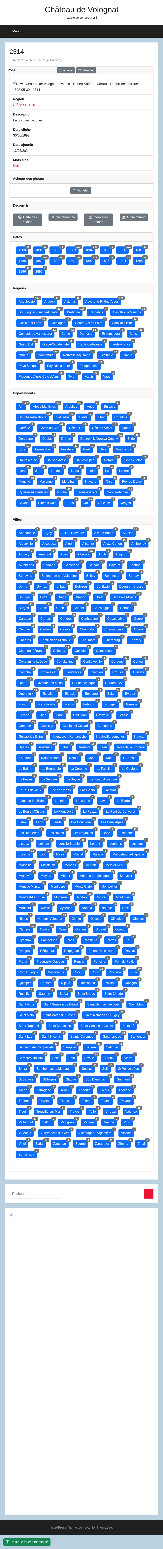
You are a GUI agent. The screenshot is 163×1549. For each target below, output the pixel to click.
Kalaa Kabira (51, 757)
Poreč (79, 971)
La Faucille (106, 767)
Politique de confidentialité (29, 1542)
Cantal (85, 416)
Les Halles (57, 832)
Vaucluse (105, 502)
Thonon (25, 1100)
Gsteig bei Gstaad (76, 724)
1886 (124, 249)
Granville (104, 714)
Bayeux (115, 564)
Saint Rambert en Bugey (103, 1014)
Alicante (89, 542)
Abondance (28, 532)
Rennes (47, 982)
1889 (40, 260)
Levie (107, 832)
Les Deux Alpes (113, 821)
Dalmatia (87, 332)
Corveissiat (49, 671)
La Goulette (131, 767)
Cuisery (140, 671)
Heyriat (140, 735)
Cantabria (97, 311)
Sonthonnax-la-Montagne (56, 1067)
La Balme (27, 767)
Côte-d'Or (77, 427)
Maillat (79, 853)
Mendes (72, 864)
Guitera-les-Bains (32, 735)
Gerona (25, 714)
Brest (101, 596)
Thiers (106, 1089)
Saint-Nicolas (52, 1035)
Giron (61, 714)
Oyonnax (26, 939)
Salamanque (113, 1035)
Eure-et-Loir (44, 448)
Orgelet (101, 928)
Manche (26, 480)
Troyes (76, 1110)
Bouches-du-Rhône (34, 416)
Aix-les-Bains (105, 532)
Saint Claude (114, 992)
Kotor (111, 757)
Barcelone (73, 564)
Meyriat (47, 874)
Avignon (122, 553)
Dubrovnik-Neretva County (100, 437)
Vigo (128, 1121)
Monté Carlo (84, 885)
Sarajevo (71, 1046)
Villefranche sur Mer (56, 1132)
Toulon (107, 1100)
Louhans (117, 842)
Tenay (66, 1089)
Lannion (62, 799)
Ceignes (26, 628)
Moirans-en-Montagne (96, 874)
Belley (92, 574)
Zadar (40, 1142)
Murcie (46, 907)
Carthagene (90, 617)
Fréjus (70, 703)
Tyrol (73, 375)
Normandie (47, 354)
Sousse (88, 1067)
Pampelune (50, 939)
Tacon (24, 1089)
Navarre (92, 480)
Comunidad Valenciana (36, 332)
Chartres (26, 639)
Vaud (108, 375)
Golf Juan (81, 714)
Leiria (76, 469)
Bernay (135, 574)
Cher (102, 416)
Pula (135, 971)
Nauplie (108, 907)
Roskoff (111, 982)
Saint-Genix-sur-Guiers (98, 1025)
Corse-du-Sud (51, 427)
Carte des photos (30, 220)
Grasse (124, 714)
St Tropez (51, 1078)
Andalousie (28, 300)
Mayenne (47, 480)
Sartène (92, 1046)
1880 (23, 249)
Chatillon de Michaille (57, 639)
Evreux (131, 692)
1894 (124, 260)
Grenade (26, 724)
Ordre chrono (136, 217)
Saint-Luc (27, 1035)
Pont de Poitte (126, 960)
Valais (90, 375)
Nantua (88, 907)
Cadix (43, 607)
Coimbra (60, 649)
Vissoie (127, 1132)
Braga (63, 596)
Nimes (24, 917)
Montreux (62, 896)
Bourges (26, 596)
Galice (135, 332)
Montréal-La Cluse (33, 896)
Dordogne (27, 437)
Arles (65, 553)
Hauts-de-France (91, 343)
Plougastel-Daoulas (52, 960)
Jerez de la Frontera (131, 746)
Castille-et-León (31, 322)
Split (106, 1067)
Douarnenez (115, 682)
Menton (92, 864)
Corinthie (122, 416)
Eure (23, 448)
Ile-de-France (122, 343)
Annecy (25, 553)
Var (87, 502)
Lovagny (138, 842)
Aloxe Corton (113, 542)
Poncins (101, 960)
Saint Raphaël (30, 1025)
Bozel (45, 596)
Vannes (90, 1121)
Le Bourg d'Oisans (33, 810)
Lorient (96, 842)
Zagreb (82, 1142)
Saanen (46, 992)
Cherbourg (113, 639)
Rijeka (67, 982)
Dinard (128, 427)
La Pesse (27, 778)
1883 (74, 249)
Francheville (48, 703)
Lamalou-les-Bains (33, 799)
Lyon (44, 853)
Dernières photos (101, 220)
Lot (108, 469)
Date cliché (22, 130)
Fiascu (25, 703)
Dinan (24, 682)
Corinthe (26, 671)
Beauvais (27, 574)
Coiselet (82, 649)
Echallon (50, 692)
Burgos (25, 607)
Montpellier (110, 885)
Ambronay (139, 542)
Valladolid (27, 1121)
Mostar (103, 896)
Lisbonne (127, 832)
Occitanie (108, 354)
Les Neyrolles (84, 832)
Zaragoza (103, 1142)
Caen (61, 607)
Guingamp (106, 724)
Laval (105, 799)
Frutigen (112, 703)
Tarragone (45, 1089)
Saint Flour (28, 1003)
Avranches (27, 564)
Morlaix (83, 896)
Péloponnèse (90, 365)
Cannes (127, 607)
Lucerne (26, 853)
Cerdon (46, 628)
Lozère (125, 469)
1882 (57, 249)
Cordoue (118, 660)
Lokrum (44, 842)
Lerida (58, 821)
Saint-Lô (129, 1025)
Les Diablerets (30, 832)
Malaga (99, 853)
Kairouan (26, 757)
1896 (23, 270)
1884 (90, 249)
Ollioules (118, 917)
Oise (110, 480)
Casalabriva (117, 617)
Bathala (95, 564)
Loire (93, 469)
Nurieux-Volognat (51, 917)
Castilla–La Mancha (128, 311)
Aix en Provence (74, 532)
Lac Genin (88, 789)
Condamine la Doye (34, 660)
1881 (40, 249)
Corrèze (26, 427)
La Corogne (80, 767)
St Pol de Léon (130, 1067)
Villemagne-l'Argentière (96, 1132)
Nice (126, 907)
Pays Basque (29, 365)
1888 (23, 260)
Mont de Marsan (31, 885)
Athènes (84, 553)
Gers (104, 448)
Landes (57, 469)
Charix (140, 628)
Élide (132, 437)
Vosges (126, 502)
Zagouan (61, 1142)
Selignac (113, 1046)
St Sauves (27, 1078)
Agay (49, 532)
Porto (97, 971)
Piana (24, 960)
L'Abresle (131, 757)
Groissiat (48, 724)
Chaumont (89, 639)
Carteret (67, 617)
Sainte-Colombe (83, 1035)
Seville (90, 1057)
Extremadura (112, 332)
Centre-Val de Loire (90, 322)
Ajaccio (129, 532)
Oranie (129, 354)
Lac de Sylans (62, 789)
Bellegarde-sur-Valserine (60, 574)
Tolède (88, 1100)
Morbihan (70, 480)
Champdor (88, 628)
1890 (57, 260)
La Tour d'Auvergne (104, 778)
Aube (92, 405)
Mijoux (67, 874)
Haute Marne (29, 459)
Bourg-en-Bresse (132, 585)
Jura (39, 469)
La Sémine (50, 778)
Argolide (72, 405)
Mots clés (20, 160)
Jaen (105, 746)
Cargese (26, 617)
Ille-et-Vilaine (134, 459)
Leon (41, 821)
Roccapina (89, 982)
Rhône (63, 491)
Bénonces (113, 574)
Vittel (23, 1142)
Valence (132, 1110)
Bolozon (82, 585)
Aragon (50, 300)
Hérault (110, 459)
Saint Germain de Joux (104, 1003)
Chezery (136, 639)
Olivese (97, 917)
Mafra (61, 853)
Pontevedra (57, 971)
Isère (23, 469)
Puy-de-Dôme (133, 480)
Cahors (80, 607)
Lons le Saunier (70, 842)
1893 (107, 260)
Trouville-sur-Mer (49, 1110)
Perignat (26, 949)
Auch (104, 553)
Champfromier (115, 628)
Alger (70, 542)
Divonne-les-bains (51, 682)
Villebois (26, 1132)
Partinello (92, 939)
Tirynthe (46, 1100)
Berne (24, 585)
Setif (72, 1057)
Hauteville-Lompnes (111, 735)
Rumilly (25, 992)
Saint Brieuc (87, 992)
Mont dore (59, 885)
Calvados (64, 416)
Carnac (46, 617)
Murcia (25, 354)
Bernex (43, 585)
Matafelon (49, 864)
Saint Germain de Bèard (62, 1003)
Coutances (75, 671)
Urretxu (111, 1110)
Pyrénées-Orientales (34, 491)
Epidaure (92, 692)
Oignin (77, 917)
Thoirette (126, 1089)
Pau (129, 939)
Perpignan (73, 949)
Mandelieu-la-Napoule (130, 853)
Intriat (67, 746)
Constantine (66, 660)
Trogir (24, 1110)
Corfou (30, 105)
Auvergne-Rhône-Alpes (103, 300)
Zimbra (124, 1142)
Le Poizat (91, 810)
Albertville (27, 542)
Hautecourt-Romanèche (71, 735)
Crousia (119, 671)
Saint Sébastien (61, 1025)
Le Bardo (124, 799)
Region (18, 99)
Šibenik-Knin (48, 502)
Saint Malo (138, 1003)
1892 (90, 260)
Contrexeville (93, 660)
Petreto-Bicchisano (103, 949)
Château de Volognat (81, 9)
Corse (67, 332)
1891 (74, 260)
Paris (72, 939)
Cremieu (98, 671)
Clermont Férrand (32, 649)
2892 (40, 270)
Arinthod (46, 553)
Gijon (44, 714)
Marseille (26, 864)
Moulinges (124, 896)
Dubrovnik (27, 692)
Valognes (69, 1121)
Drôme (67, 437)
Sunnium (124, 1078)
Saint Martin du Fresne (60, 1014)
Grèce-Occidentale (56, 343)
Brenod (82, 596)
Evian (112, 692)
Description (22, 114)
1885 (107, 249)
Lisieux (25, 842)
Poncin (80, 960)
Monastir (127, 874)
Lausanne (84, 799)
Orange (81, 928)
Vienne (110, 1121)
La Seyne (74, 778)
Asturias (71, 300)
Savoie (25, 502)
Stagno (72, 1078)
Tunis (71, 502)
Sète (56, 1057)
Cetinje (66, 628)
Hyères (25, 746)
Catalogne (59, 322)
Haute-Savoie (58, 459)
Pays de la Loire (60, 365)
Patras (112, 939)
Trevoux (127, 1100)
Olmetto (139, 917)
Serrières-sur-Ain (32, 1057)
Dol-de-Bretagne (85, 682)
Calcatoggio (103, 607)
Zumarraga (28, 1153)
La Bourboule (52, 767)
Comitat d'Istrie (123, 322)
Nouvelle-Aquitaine (78, 354)
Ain (22, 405)
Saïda (65, 992)
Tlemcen (67, 1100)
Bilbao (62, 585)
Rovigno (132, 982)
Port (16, 166)
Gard (88, 448)
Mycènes (67, 907)
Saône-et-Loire (88, 491)
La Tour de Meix (31, 789)
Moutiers (26, 907)
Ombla (46, 928)
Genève (133, 703)
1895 (140, 260)
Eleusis (71, 692)
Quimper (26, 982)
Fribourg (90, 703)
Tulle (93, 1110)
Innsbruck (46, 746)
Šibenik (110, 1057)
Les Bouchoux (82, 821)
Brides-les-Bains (126, 596)
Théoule (86, 1089)
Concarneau (106, 649)
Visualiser (88, 70)
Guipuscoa (125, 448)
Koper (93, 757)
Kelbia (75, 757)
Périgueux (48, 949)
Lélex (24, 821)
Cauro (139, 617)
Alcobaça (50, 542)
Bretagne (74, 311)
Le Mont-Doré (65, 810)
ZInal (142, 1142)
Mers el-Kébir (116, 864)
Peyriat (131, 949)
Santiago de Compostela (37, 1046)
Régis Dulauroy (52, 60)
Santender (139, 1035)
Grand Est (27, 343)
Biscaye (111, 405)
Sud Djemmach (97, 1078)
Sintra (24, 1067)
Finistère (68, 448)
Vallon (48, 1121)
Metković (26, 874)
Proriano (116, 971)
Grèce (17, 105)
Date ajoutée (23, 145)
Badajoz (50, 564)
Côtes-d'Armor (103, 427)
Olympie (26, 928)
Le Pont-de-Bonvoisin (122, 810)
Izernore (86, 746)
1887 (140, 249)
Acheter (68, 70)
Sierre (129, 1057)
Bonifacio (104, 585)
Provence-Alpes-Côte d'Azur (40, 375)
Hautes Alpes (86, 459)
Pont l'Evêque (30, 971)
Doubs (48, 437)
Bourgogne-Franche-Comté (39, 311)
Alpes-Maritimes (45, 405)
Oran (63, 928)
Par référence (65, 217)
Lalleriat (111, 789)
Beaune (136, 564)
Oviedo (121, 928)
